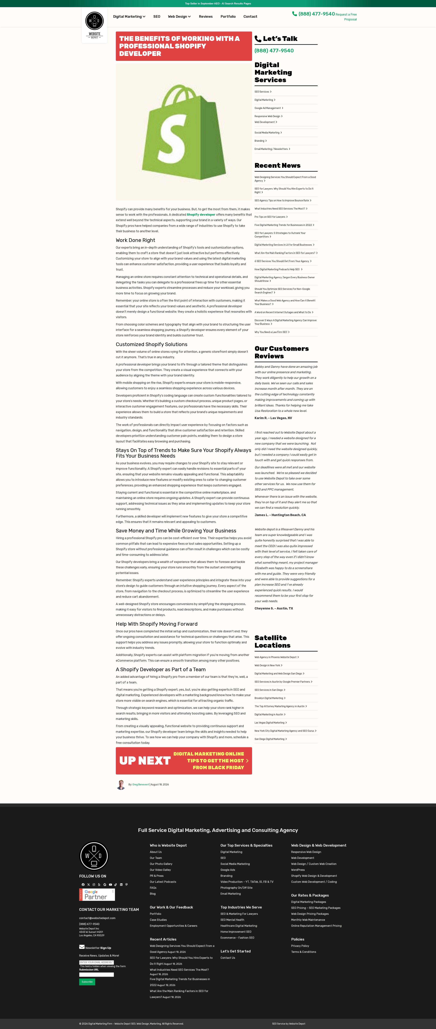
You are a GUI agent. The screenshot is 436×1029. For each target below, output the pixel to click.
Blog (153, 893)
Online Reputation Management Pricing (316, 925)
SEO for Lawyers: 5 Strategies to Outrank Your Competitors (280, 235)
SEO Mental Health (232, 919)
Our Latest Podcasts (163, 881)
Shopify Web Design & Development (314, 875)
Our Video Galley (160, 869)
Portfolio (228, 16)
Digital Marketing (128, 16)
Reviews (206, 16)
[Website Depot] (94, 855)
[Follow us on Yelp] (99, 884)
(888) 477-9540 (317, 14)
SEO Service (278, 1023)
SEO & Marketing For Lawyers (239, 913)
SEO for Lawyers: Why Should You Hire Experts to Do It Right (284, 190)
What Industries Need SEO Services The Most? (280, 208)
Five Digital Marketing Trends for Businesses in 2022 (283, 225)
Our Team (156, 858)
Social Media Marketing (267, 132)
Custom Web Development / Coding (314, 881)
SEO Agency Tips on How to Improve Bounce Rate (282, 200)
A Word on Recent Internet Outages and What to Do (283, 312)
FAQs (153, 887)
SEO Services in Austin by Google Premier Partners (282, 681)
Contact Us (228, 957)
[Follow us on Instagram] (94, 884)
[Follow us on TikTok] (116, 884)
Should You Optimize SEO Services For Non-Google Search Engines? (282, 291)
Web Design (178, 16)
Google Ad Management (268, 108)
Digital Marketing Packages (308, 902)
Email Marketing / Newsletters (271, 149)
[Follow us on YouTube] (111, 884)
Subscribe (87, 981)
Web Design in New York (267, 665)
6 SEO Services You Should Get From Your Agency (282, 261)
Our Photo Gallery (161, 864)
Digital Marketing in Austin (269, 714)
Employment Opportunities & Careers (173, 925)
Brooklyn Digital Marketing (269, 698)
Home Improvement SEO (236, 931)
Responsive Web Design (267, 116)
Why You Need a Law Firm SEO (271, 332)
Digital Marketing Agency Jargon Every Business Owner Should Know (285, 279)
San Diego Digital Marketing (269, 739)
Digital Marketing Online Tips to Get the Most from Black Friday (208, 760)
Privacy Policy (300, 946)
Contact (250, 16)
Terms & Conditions (303, 951)
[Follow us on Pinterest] (127, 884)
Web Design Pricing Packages (310, 913)
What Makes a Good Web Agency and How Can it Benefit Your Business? (285, 302)
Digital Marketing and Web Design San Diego (278, 673)
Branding (259, 140)
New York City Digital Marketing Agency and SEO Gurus (284, 730)
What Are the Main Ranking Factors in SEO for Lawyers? (285, 253)
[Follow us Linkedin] (121, 884)
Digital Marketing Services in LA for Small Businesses (283, 244)
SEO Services (262, 91)
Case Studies (158, 919)
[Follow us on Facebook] (83, 884)
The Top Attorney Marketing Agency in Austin (280, 706)
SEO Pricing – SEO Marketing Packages (315, 907)
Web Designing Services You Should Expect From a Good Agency (285, 179)
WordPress (298, 869)
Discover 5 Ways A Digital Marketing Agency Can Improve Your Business (286, 322)
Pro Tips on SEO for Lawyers (270, 216)
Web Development (265, 122)
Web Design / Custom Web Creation (314, 864)
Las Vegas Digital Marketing (269, 722)
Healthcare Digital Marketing (239, 925)
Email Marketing (231, 893)
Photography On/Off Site (236, 887)
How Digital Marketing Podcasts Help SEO (277, 269)
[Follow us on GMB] (105, 884)
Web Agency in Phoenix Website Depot (276, 657)
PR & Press (157, 875)
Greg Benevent (141, 784)
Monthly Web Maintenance (308, 919)
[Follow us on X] (89, 884)
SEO (156, 16)
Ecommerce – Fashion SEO (237, 937)
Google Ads (228, 869)
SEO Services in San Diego (269, 690)
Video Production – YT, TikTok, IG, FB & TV (247, 881)
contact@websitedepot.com (97, 918)
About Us (156, 852)
